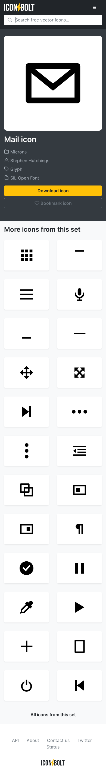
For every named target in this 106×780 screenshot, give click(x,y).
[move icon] (79, 372)
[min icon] (26, 333)
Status (53, 747)
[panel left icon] (79, 490)
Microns (18, 152)
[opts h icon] (79, 412)
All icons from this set (53, 714)
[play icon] (79, 607)
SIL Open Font (24, 178)
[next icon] (26, 412)
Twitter (84, 740)
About (33, 740)
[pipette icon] (26, 607)
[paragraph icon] (79, 529)
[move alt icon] (26, 372)
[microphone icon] (79, 294)
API (15, 740)
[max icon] (79, 255)
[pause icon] (79, 568)
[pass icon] (26, 568)
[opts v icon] (26, 451)
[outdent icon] (79, 451)
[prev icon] (79, 685)
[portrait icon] (79, 646)
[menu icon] (26, 294)
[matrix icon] (26, 255)
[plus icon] (26, 646)
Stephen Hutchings (29, 160)
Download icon (53, 190)
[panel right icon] (26, 529)
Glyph (15, 169)
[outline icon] (26, 490)
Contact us (58, 740)
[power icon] (26, 685)
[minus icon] (79, 333)
